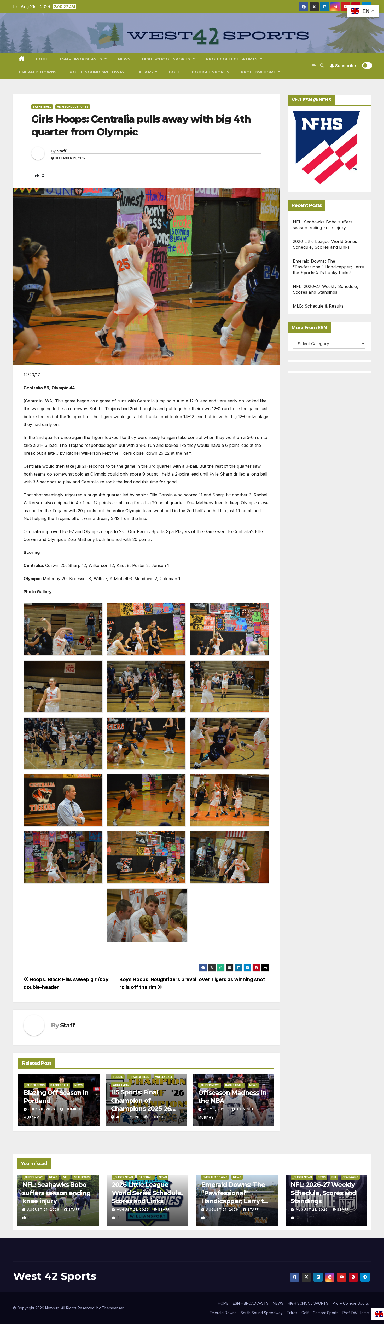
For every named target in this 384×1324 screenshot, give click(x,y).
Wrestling (121, 1084)
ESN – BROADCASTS (82, 59)
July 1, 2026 (127, 1117)
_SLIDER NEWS (35, 1085)
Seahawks (82, 1177)
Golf (174, 72)
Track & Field (139, 1076)
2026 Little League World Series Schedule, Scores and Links (147, 1193)
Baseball (146, 1177)
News (78, 1085)
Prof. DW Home (259, 72)
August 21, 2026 (43, 1209)
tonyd (156, 1117)
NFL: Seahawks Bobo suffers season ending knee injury (56, 1193)
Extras (145, 72)
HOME (42, 59)
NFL (65, 1177)
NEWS (124, 59)
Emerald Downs (38, 72)
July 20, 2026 (41, 1109)
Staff (62, 151)
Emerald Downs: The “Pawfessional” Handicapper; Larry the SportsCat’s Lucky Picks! (328, 266)
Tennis (118, 1076)
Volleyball (164, 1076)
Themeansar (113, 1308)
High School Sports (72, 106)
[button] (322, 65)
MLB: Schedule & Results (318, 306)
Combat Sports (211, 72)
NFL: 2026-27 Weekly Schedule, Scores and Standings (323, 1193)
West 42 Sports (54, 1276)
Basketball (42, 106)
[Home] (21, 59)
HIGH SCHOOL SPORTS (167, 59)
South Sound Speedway (96, 72)
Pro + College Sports (232, 59)
